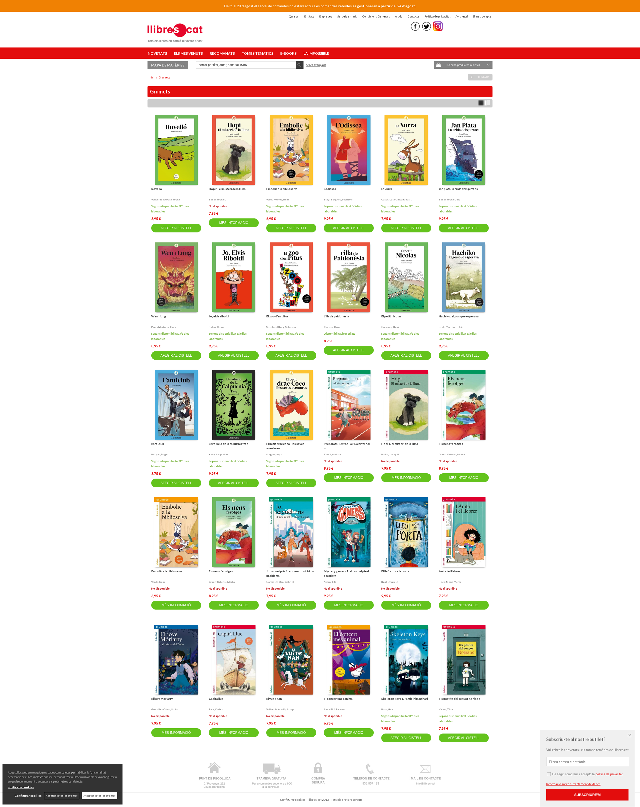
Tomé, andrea (332, 454)
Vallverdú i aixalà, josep (165, 199)
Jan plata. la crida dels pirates (458, 189)
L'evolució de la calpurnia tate (228, 444)
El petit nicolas (391, 316)
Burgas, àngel (159, 454)
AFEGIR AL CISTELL (176, 228)
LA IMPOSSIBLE (316, 53)
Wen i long (158, 316)
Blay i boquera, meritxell (338, 199)
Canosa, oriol (332, 326)
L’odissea (330, 189)
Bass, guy (387, 709)
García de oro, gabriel (280, 581)
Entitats (309, 16)
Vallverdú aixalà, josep (280, 709)
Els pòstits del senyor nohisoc (459, 699)
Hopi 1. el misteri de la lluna (227, 189)
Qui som (294, 16)
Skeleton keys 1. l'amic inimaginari (404, 699)
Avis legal (462, 16)
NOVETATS (158, 53)
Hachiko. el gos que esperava (458, 316)
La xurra (386, 189)
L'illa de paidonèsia (336, 316)
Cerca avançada (316, 64)
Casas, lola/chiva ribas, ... (396, 199)
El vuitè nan (274, 699)
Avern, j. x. (330, 581)
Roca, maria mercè (450, 581)
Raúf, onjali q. (389, 581)
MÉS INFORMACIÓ (233, 223)
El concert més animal (338, 699)
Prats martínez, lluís (451, 326)
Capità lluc (216, 699)
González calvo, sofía (164, 709)
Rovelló (156, 189)
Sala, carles (216, 709)
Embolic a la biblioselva (281, 189)
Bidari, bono (216, 326)
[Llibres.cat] (175, 39)
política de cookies (21, 787)
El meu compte (482, 16)
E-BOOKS (289, 53)
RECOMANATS (223, 53)
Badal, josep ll (217, 199)
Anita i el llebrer (449, 571)
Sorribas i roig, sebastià (281, 326)
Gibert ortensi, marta (452, 454)
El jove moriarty (162, 699)
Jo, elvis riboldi (219, 316)
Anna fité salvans (334, 709)
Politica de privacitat (437, 16)
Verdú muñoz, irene (278, 199)
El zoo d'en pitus (277, 316)
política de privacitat (609, 774)
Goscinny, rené (390, 326)
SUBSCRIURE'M (587, 795)
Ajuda (398, 16)
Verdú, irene (158, 581)
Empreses (325, 16)
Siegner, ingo (274, 454)
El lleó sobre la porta (395, 571)
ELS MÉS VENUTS (189, 53)
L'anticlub (157, 444)
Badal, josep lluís (449, 199)
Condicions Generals (376, 16)
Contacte (414, 16)
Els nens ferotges (451, 444)
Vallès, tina (446, 709)
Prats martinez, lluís (163, 326)
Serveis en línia (347, 16)
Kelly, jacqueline (218, 454)
